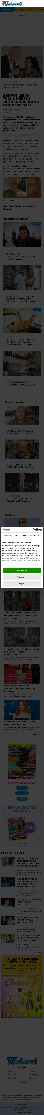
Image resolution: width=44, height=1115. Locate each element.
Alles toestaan (22, 570)
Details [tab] (17, 535)
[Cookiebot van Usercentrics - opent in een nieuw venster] (33, 529)
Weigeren (22, 583)
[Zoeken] (40, 3)
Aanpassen (21, 577)
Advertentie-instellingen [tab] (32, 535)
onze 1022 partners (14, 546)
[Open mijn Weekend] (36, 3)
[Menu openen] (32, 3)
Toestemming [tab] (7, 535)
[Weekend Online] (12, 3)
